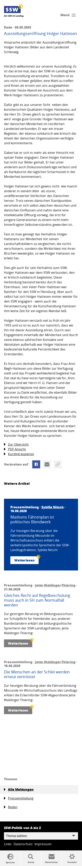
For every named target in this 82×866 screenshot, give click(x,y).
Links (8, 844)
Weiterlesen (24, 560)
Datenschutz (23, 844)
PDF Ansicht (17, 449)
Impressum (43, 844)
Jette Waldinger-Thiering (55, 585)
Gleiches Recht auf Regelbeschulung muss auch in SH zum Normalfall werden (37, 600)
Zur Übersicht (18, 444)
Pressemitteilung (20, 798)
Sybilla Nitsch (52, 507)
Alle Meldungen (21, 789)
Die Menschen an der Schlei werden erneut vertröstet (37, 674)
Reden (13, 807)
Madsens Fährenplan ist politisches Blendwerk (32, 519)
